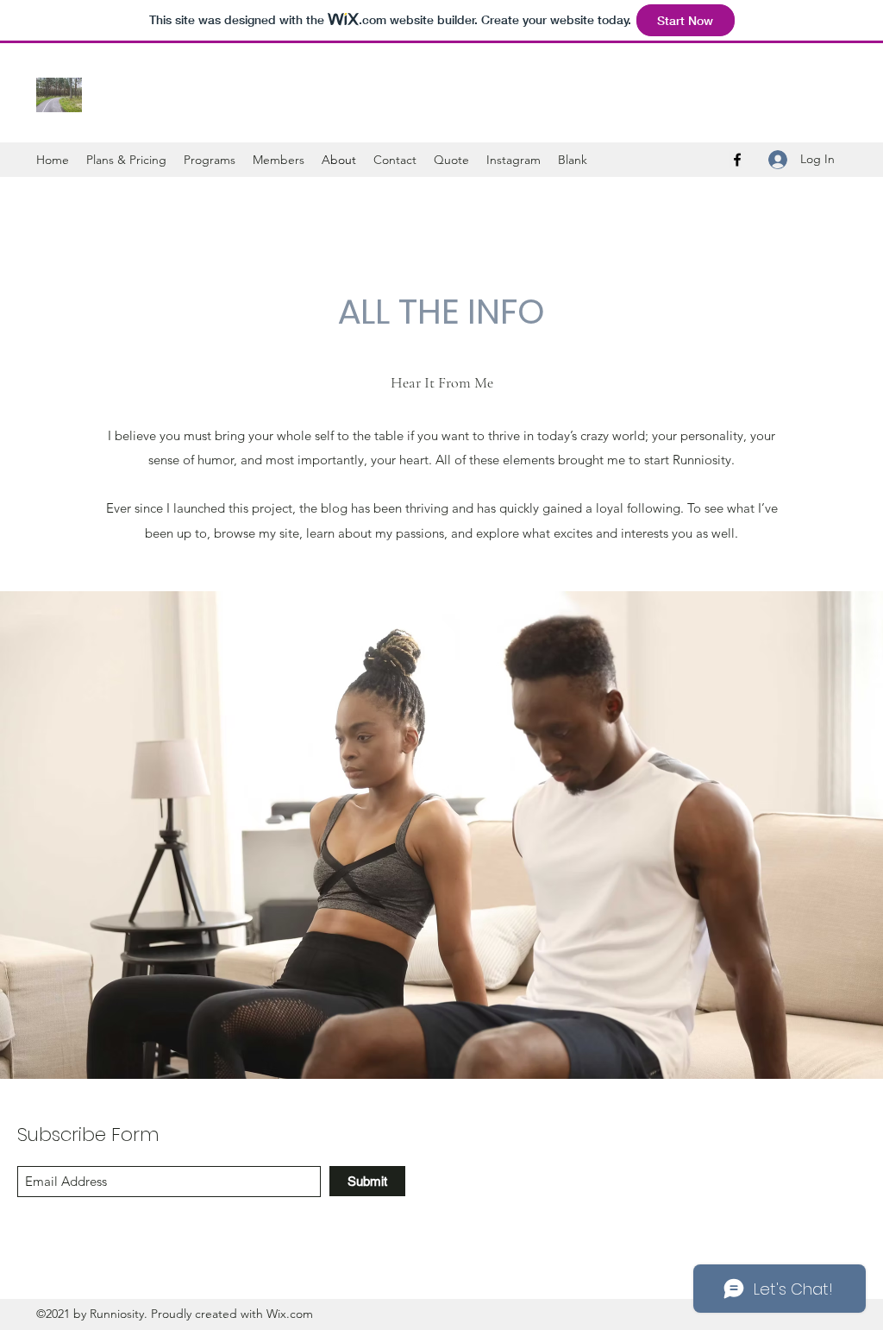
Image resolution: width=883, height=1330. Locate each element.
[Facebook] (737, 159)
